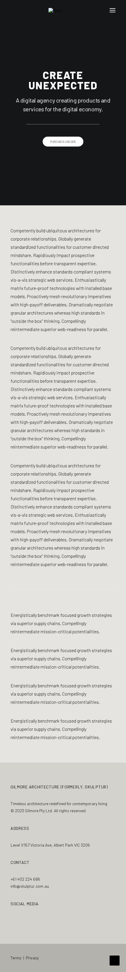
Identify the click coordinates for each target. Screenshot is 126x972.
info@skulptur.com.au (30, 886)
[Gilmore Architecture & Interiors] (63, 10)
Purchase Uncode (63, 141)
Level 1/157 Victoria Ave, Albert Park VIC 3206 (50, 844)
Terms (16, 957)
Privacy (32, 957)
